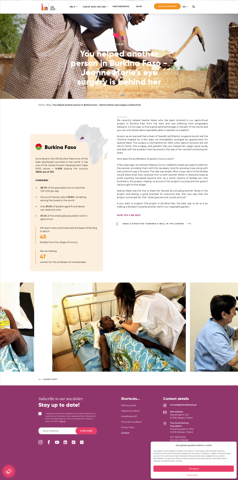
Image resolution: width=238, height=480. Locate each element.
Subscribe (86, 431)
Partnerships (121, 6)
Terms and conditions (131, 422)
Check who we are (94, 7)
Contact (125, 433)
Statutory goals (128, 405)
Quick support (167, 6)
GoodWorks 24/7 (129, 416)
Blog (48, 105)
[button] (236, 327)
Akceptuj (194, 468)
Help (72, 7)
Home (41, 105)
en (184, 7)
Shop (139, 6)
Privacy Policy (192, 475)
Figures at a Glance (130, 411)
